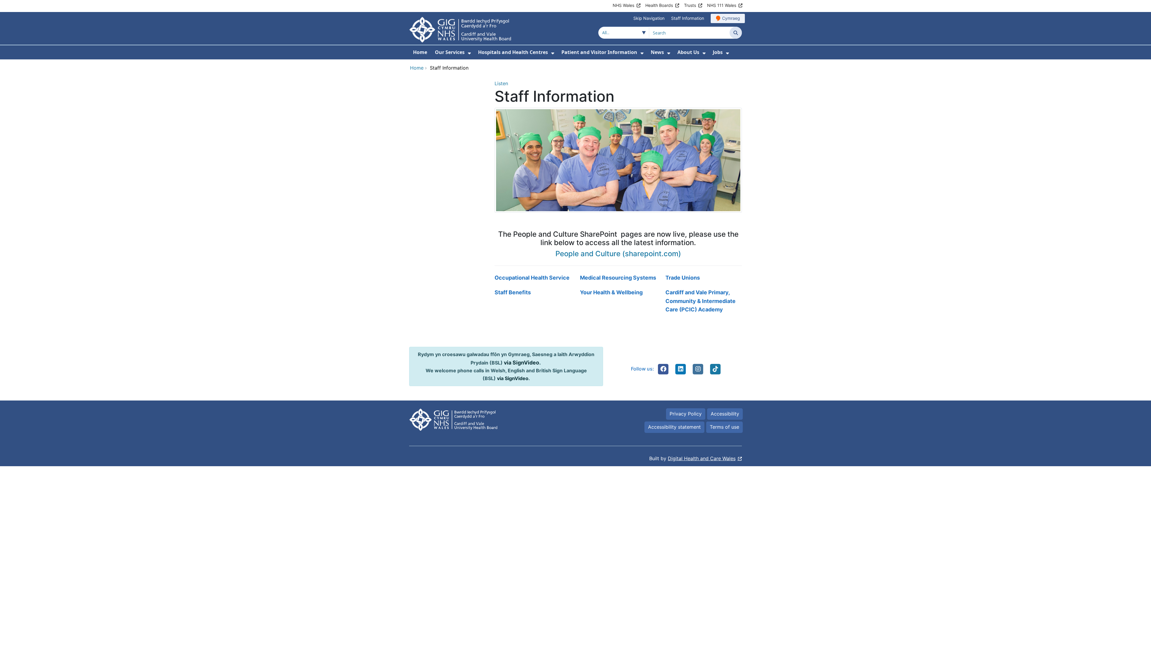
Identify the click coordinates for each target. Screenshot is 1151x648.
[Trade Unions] (703, 278)
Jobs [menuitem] (718, 52)
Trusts (690, 5)
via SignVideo (521, 362)
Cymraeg (731, 18)
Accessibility (725, 414)
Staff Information (687, 18)
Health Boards (659, 5)
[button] (663, 369)
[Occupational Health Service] (533, 278)
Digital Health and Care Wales (702, 458)
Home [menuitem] (420, 52)
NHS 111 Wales (721, 5)
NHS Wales (623, 5)
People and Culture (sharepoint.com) (618, 253)
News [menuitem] (657, 52)
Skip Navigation (649, 18)
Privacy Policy (686, 414)
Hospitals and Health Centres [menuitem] (513, 52)
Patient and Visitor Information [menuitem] (599, 52)
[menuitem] (469, 53)
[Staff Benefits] (533, 301)
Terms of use (724, 427)
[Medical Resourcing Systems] (618, 278)
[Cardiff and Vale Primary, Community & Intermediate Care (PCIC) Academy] (703, 301)
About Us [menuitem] (688, 52)
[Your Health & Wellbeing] (618, 301)
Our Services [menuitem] (450, 52)
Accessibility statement (674, 427)
